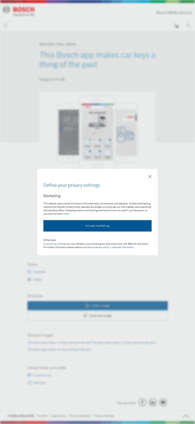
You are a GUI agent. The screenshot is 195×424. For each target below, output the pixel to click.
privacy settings (58, 243)
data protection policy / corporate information (110, 247)
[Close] (150, 177)
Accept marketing (97, 226)
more (66, 213)
